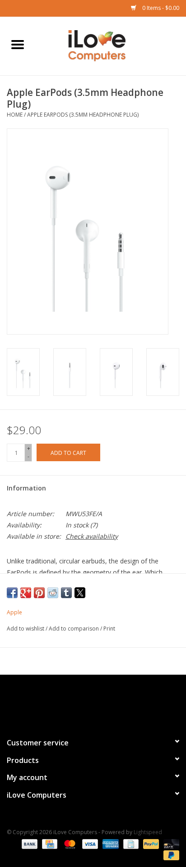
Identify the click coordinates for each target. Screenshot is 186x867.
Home (15, 114)
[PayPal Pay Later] (169, 854)
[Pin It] (39, 592)
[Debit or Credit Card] (169, 843)
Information (26, 488)
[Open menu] (17, 44)
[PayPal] (150, 843)
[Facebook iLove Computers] (77, 702)
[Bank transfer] (29, 843)
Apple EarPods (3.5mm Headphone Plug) (83, 114)
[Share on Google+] (25, 592)
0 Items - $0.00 (160, 8)
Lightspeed (148, 832)
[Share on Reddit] (52, 592)
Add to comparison (74, 628)
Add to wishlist (26, 628)
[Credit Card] (49, 843)
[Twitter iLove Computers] (93, 702)
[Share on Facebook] (12, 592)
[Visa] (89, 843)
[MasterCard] (69, 843)
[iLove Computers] (110, 45)
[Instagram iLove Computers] (109, 702)
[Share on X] (79, 592)
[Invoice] (130, 843)
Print (109, 628)
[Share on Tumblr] (66, 592)
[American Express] (109, 843)
